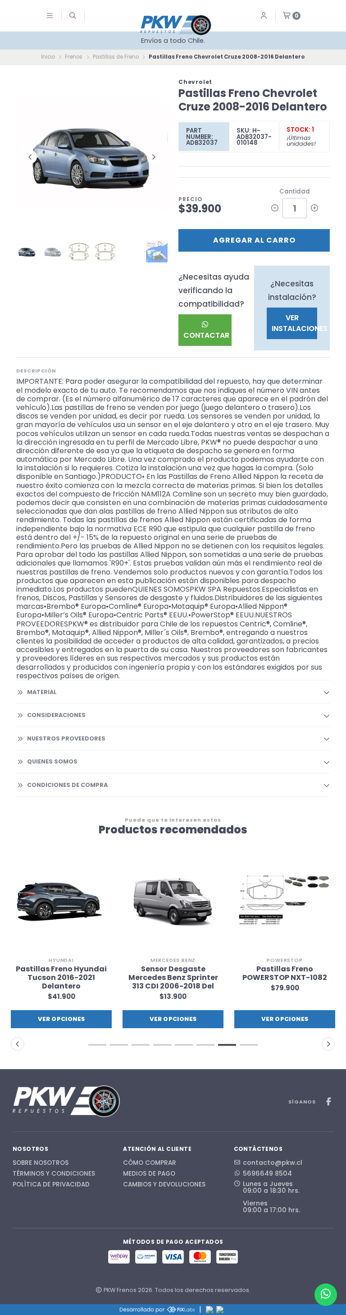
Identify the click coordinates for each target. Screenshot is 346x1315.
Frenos (73, 56)
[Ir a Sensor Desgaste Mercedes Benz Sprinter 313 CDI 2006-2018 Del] (173, 901)
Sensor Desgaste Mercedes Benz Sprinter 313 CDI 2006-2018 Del (173, 978)
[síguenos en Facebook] (328, 1102)
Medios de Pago (149, 1174)
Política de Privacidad (51, 1185)
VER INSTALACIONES (294, 323)
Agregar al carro (254, 240)
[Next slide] (153, 157)
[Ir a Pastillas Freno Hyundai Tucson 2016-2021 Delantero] (61, 901)
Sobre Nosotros (40, 1163)
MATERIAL (42, 692)
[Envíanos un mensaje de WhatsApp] (325, 1294)
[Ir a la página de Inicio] (175, 25)
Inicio (48, 56)
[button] (97, 1045)
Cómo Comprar (149, 1163)
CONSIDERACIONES (56, 715)
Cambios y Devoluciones (164, 1185)
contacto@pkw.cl (272, 1162)
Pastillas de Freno (116, 56)
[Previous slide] (30, 157)
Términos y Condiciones (54, 1174)
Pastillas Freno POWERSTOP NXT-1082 (284, 973)
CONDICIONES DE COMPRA (67, 785)
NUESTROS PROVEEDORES (66, 738)
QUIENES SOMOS (52, 761)
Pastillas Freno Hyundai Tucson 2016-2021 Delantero (61, 978)
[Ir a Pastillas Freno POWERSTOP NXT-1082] (284, 901)
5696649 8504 (267, 1173)
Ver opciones (61, 1019)
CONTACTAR (206, 335)
